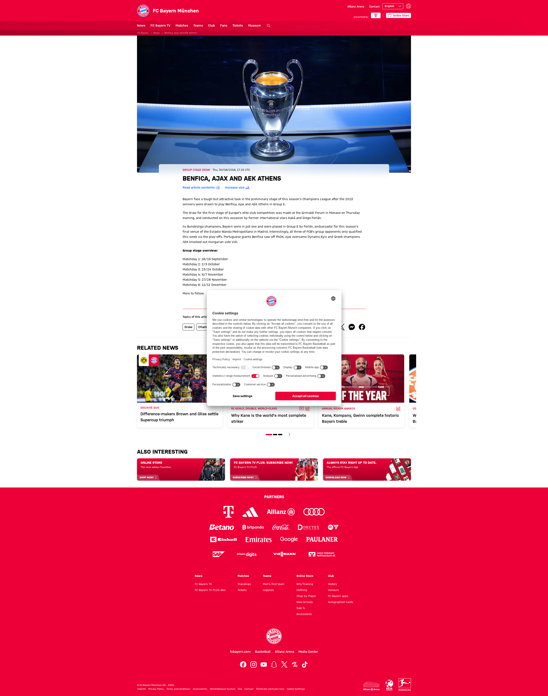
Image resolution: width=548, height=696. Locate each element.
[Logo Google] (289, 539)
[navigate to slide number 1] (269, 434)
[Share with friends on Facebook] (362, 327)
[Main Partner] (376, 15)
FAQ (240, 689)
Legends (268, 589)
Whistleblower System (222, 689)
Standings (244, 583)
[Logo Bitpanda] (253, 527)
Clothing (301, 589)
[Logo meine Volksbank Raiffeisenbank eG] (322, 554)
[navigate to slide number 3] (280, 434)
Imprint (141, 689)
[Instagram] (253, 664)
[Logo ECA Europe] (389, 685)
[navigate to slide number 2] (275, 434)
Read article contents (199, 187)
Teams (198, 25)
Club (211, 25)
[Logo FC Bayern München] (274, 636)
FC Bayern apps (338, 595)
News (141, 25)
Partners (274, 497)
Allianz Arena (355, 6)
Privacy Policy (156, 689)
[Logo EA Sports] (333, 527)
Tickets (237, 25)
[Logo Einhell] (223, 539)
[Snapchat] (274, 664)
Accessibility (200, 689)
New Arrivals (304, 601)
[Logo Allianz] (281, 512)
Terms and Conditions (178, 689)
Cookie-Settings (296, 689)
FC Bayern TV (160, 25)
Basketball (263, 651)
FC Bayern (143, 33)
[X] (284, 664)
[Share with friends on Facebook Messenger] (351, 327)
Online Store (304, 575)
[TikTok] (304, 664)
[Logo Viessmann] (284, 554)
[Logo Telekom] (228, 512)
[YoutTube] (263, 664)
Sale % (300, 607)
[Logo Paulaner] (322, 539)
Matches (182, 25)
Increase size (234, 187)
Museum (254, 25)
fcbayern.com (240, 651)
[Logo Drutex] (308, 527)
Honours (333, 589)
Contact (374, 6)
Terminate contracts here (270, 689)
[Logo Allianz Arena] (371, 686)
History (332, 583)
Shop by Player (306, 595)
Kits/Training (304, 583)
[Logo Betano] (221, 527)
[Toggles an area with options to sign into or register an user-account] (408, 6)
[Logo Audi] (314, 512)
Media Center (308, 651)
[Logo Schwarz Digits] (246, 554)
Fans (223, 25)
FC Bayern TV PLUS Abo (210, 589)
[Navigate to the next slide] (289, 434)
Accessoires (304, 613)
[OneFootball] (294, 664)
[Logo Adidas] (250, 511)
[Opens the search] (268, 25)
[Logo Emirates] (258, 539)
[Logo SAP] (219, 554)
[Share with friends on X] (341, 327)
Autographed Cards (340, 601)
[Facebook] (243, 664)
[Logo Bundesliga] (405, 684)
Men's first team (273, 583)
